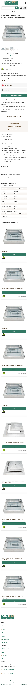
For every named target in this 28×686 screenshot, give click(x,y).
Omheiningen (5, 649)
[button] (2, 3)
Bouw (3, 659)
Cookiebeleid (24, 684)
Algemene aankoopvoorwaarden (8, 682)
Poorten (4, 652)
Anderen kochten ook (14, 130)
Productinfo (6, 90)
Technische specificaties (14, 126)
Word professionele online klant (14, 95)
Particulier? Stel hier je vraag (14, 116)
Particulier (5, 643)
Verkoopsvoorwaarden (6, 684)
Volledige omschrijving (7, 81)
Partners (4, 636)
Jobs (3, 629)
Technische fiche (8, 85)
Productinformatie (14, 123)
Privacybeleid (24, 682)
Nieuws (4, 633)
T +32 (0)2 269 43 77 (8, 669)
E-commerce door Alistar (7, 681)
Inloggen (14, 254)
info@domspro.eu (8, 673)
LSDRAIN (12, 56)
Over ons (4, 626)
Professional (5, 639)
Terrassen (5, 655)
